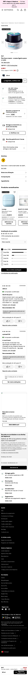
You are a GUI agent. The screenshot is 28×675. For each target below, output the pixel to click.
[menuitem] (21, 10)
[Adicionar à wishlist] (14, 192)
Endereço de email (6, 456)
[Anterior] (2, 42)
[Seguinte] (25, 42)
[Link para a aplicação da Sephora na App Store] (16, 617)
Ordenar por (4, 238)
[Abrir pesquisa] (18, 10)
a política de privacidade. (8, 450)
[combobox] (14, 242)
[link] (14, 270)
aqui (22, 621)
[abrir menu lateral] (2, 10)
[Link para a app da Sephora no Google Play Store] (6, 617)
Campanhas (4, 624)
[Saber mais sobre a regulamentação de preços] (17, 70)
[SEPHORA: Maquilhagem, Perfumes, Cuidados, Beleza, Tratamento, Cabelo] (8, 9)
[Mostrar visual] (13, 41)
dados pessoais (17, 448)
